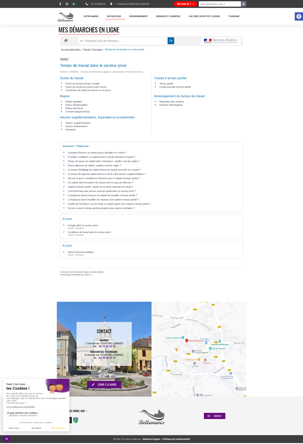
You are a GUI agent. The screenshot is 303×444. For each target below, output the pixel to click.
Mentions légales (151, 439)
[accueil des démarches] (65, 40)
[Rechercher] (243, 4)
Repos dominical (74, 108)
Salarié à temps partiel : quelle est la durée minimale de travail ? (100, 186)
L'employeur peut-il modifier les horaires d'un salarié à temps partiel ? (103, 199)
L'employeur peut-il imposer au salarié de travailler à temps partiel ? (102, 195)
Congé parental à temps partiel (175, 87)
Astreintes (70, 129)
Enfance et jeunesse (168, 16)
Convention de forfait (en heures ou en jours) (88, 90)
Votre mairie (91, 16)
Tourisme (233, 16)
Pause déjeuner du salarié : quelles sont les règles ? (94, 165)
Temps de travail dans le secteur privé (124, 49)
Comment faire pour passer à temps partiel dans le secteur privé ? (102, 191)
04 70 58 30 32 (107, 346)
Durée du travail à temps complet (82, 83)
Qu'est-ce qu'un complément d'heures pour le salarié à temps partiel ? (104, 178)
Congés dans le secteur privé (83, 225)
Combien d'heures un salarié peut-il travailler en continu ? (97, 152)
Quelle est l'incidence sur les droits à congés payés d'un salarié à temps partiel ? (109, 203)
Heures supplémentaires (78, 123)
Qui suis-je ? (184, 3)
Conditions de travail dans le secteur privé (89, 232)
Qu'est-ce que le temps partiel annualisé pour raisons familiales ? (101, 208)
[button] (299, 16)
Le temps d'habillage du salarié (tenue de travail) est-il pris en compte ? (104, 169)
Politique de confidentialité (176, 439)
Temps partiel (166, 83)
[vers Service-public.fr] (221, 41)
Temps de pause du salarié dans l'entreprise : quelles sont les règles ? (104, 161)
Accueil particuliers (71, 49)
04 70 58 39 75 (107, 357)
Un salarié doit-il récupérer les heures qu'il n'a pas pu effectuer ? (101, 182)
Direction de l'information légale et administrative (83, 272)
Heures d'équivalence (76, 126)
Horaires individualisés (171, 105)
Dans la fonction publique (81, 252)
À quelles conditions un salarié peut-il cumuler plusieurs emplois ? (101, 157)
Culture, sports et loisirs (204, 16)
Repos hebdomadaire (76, 105)
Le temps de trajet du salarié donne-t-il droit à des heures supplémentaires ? (107, 174)
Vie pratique (114, 16)
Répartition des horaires (171, 101)
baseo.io (88, 275)
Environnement (138, 16)
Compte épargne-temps (77, 111)
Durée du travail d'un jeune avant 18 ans (86, 87)
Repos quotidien (73, 101)
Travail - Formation (93, 49)
